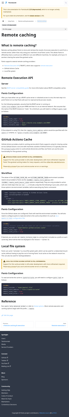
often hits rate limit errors (56, 162)
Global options (39, 306)
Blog (2, 377)
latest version (35, 16)
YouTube (4, 363)
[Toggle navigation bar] (2, 2)
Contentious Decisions (9, 405)
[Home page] (3, 21)
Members (4, 393)
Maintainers (5, 402)
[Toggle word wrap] (62, 192)
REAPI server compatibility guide (18, 88)
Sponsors (4, 380)
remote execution (47, 66)
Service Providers (7, 347)
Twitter (3, 361)
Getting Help (5, 390)
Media (3, 344)
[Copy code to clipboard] (65, 116)
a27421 (54, 413)
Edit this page (8, 315)
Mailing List (5, 366)
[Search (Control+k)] (66, 2)
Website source (44, 413)
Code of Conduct (7, 396)
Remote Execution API (11, 66)
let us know (12, 166)
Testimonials (5, 341)
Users (3, 338)
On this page (7, 29)
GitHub (3, 358)
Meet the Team (6, 399)
